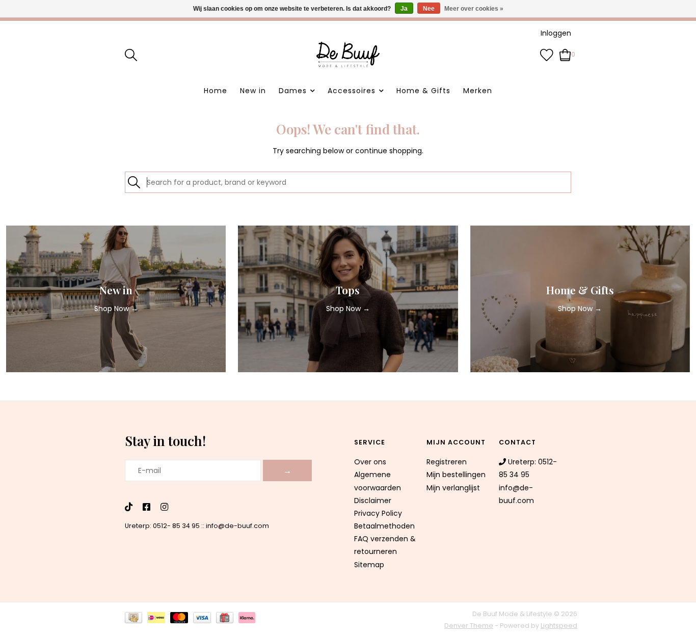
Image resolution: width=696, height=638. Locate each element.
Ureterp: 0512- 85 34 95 (162, 525)
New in (253, 91)
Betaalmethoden (384, 526)
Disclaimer (372, 500)
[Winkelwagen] (565, 54)
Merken (477, 91)
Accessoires (352, 91)
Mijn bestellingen (456, 474)
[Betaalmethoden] (136, 620)
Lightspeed (559, 625)
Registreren (446, 462)
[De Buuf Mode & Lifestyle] (348, 54)
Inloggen (556, 33)
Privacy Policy (378, 513)
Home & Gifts (423, 91)
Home (215, 91)
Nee (429, 8)
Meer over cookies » (473, 8)
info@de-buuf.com (237, 525)
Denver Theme (468, 625)
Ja (404, 8)
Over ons (370, 462)
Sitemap (369, 565)
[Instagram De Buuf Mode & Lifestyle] (164, 508)
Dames (293, 91)
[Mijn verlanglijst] (546, 54)
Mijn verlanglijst (453, 488)
